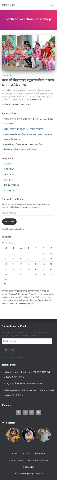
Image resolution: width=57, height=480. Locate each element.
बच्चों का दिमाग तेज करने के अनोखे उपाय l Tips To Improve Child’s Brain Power (26, 374)
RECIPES (7, 180)
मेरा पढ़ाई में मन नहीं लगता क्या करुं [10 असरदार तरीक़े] (22, 144)
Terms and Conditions (37, 460)
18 (13, 269)
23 (51, 269)
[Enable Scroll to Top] (51, 474)
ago (25, 104)
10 (6, 264)
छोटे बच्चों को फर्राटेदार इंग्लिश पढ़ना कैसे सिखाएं (19, 149)
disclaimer (23, 303)
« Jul (4, 284)
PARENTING (7, 76)
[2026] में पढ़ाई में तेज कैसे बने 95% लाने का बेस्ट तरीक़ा (23, 129)
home (14, 453)
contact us (39, 453)
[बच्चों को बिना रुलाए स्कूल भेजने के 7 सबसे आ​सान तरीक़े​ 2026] (28, 52)
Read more (36, 100)
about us (25, 453)
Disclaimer (28, 467)
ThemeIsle (38, 473)
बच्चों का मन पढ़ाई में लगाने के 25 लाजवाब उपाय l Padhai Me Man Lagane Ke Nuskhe (28, 392)
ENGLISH (7, 164)
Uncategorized (9, 190)
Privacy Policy (16, 460)
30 (51, 274)
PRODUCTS (8, 174)
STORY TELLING (11, 185)
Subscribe (9, 221)
